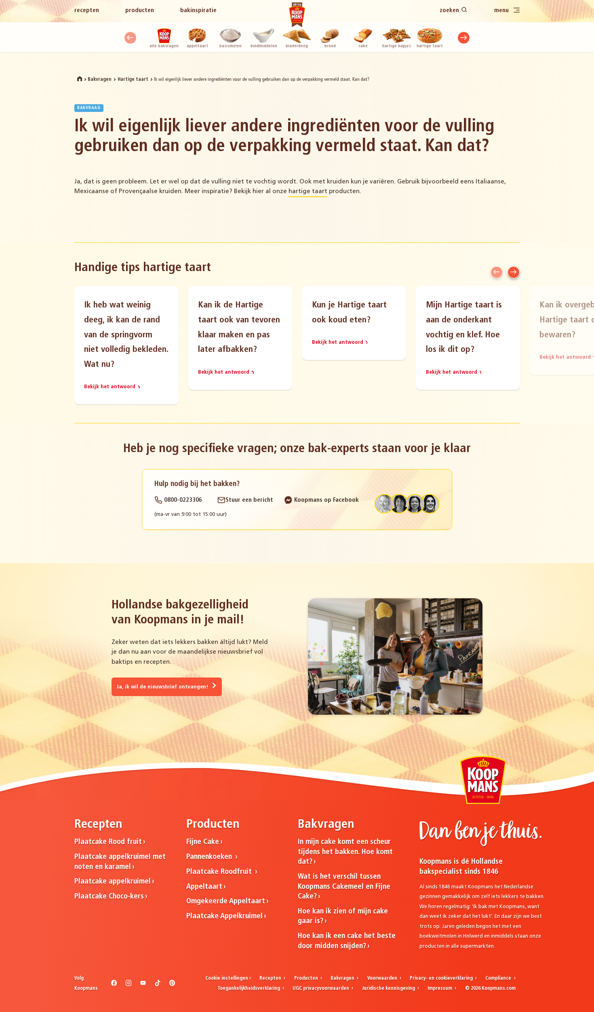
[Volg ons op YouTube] (143, 985)
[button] (130, 38)
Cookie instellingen (226, 978)
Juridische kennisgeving (389, 988)
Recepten (86, 11)
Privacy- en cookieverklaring (442, 978)
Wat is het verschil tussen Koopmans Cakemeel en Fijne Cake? (344, 886)
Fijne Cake (202, 842)
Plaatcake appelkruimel (112, 882)
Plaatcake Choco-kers (109, 896)
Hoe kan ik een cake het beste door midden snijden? (347, 941)
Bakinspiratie (198, 11)
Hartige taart (430, 46)
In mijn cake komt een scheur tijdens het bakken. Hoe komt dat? (345, 852)
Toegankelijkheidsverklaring (249, 988)
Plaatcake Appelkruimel (224, 916)
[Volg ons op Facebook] (114, 985)
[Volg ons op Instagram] (129, 985)
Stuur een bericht (249, 500)
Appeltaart (197, 46)
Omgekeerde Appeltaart (225, 901)
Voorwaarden (382, 978)
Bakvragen (100, 79)
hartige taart (308, 192)
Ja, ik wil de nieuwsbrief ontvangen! (163, 687)
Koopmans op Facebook (326, 500)
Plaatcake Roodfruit (220, 872)
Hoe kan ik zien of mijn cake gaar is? (343, 917)
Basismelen (230, 46)
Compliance (498, 978)
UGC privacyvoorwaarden (321, 988)
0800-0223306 (182, 500)
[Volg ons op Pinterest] (172, 985)
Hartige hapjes (396, 46)
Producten (139, 11)
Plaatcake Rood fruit (108, 842)
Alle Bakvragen (164, 46)
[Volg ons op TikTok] (158, 985)
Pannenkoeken (210, 857)
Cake (363, 46)
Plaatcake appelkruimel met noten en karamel (120, 862)
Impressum (440, 988)
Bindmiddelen (264, 46)
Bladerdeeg (297, 46)
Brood (330, 46)
